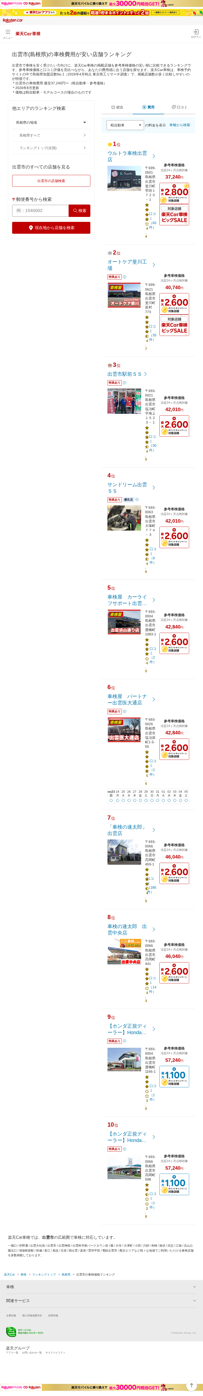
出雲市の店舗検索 (51, 181)
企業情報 (11, 1315)
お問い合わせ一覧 (32, 1352)
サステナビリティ (55, 1352)
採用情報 (53, 1315)
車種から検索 (179, 125)
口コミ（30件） (152, 443)
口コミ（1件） (153, 767)
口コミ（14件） (152, 985)
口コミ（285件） (151, 885)
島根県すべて (30, 135)
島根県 (66, 1274)
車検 (23, 1274)
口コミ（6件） (153, 555)
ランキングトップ (44, 1274)
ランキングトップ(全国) (38, 148)
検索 (82, 211)
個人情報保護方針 (32, 1315)
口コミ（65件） (152, 220)
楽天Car (9, 1274)
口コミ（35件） (152, 333)
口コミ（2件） (153, 655)
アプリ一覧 (12, 1352)
